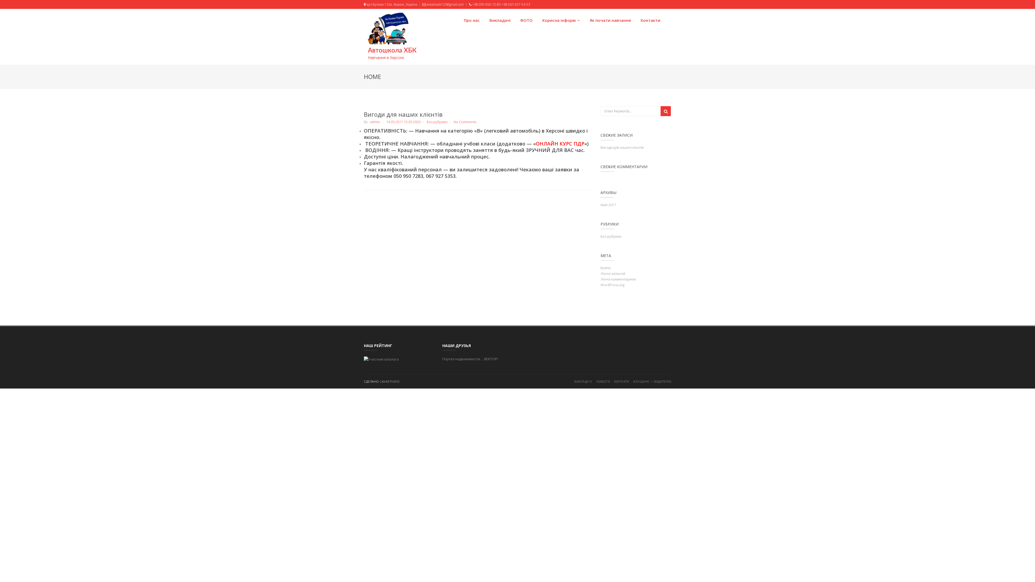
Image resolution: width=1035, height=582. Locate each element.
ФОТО (526, 20)
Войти (605, 267)
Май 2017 (608, 204)
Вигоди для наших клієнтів (403, 114)
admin (375, 121)
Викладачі (499, 20)
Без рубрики (437, 121)
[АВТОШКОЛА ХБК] (381, 358)
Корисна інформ (559, 20)
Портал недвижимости (461, 358)
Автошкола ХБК (392, 50)
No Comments (465, 121)
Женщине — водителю (652, 381)
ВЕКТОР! (491, 358)
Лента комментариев (618, 279)
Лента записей (613, 273)
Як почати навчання (610, 20)
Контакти (650, 20)
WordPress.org (612, 284)
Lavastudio (389, 381)
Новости (603, 381)
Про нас (472, 20)
